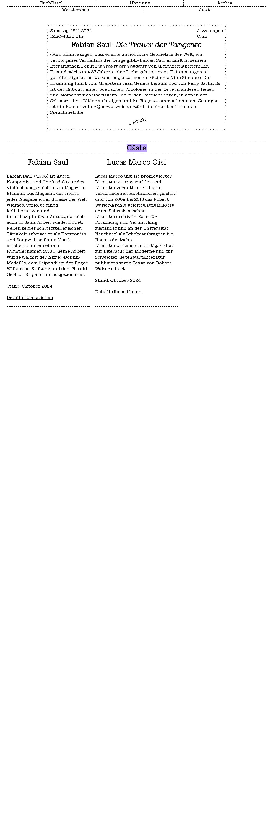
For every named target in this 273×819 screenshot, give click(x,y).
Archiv (225, 3)
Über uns (140, 3)
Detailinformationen (30, 297)
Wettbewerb (75, 9)
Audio (205, 9)
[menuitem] (140, 3)
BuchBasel (51, 3)
